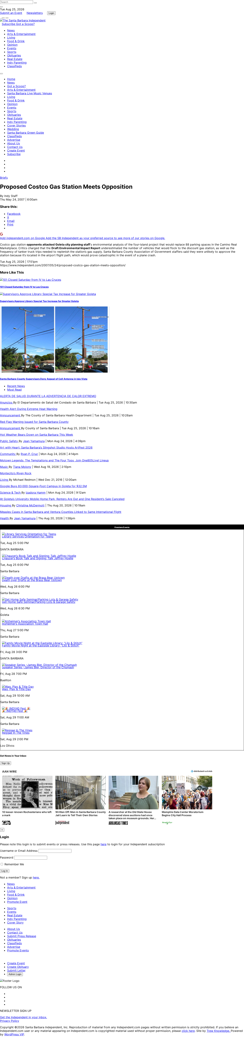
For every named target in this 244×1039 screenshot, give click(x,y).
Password (6, 857)
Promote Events (18, 950)
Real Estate (14, 59)
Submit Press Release (21, 936)
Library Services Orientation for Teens (27, 536)
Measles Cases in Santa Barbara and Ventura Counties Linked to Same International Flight (60, 512)
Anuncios (6, 402)
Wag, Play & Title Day (16, 689)
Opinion (12, 44)
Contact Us (15, 147)
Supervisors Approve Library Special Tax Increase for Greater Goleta (39, 301)
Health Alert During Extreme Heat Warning (28, 409)
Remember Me (14, 864)
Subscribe (9, 24)
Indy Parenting (17, 62)
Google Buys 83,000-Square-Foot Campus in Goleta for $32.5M (43, 486)
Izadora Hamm (36, 492)
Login (51, 13)
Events (11, 48)
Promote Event (17, 902)
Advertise (13, 140)
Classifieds (14, 66)
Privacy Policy (9, 1021)
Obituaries (14, 55)
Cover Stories (16, 125)
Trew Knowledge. (219, 1031)
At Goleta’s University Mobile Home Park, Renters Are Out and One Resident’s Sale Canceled (62, 499)
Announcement (10, 415)
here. (36, 877)
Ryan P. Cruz (29, 454)
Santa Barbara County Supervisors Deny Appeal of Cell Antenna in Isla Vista (43, 378)
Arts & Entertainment (21, 34)
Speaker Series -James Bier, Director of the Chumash (38, 667)
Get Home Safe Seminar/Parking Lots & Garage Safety (38, 602)
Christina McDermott (30, 505)
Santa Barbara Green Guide (25, 132)
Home (11, 79)
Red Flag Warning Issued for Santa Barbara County (34, 422)
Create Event (16, 150)
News (11, 30)
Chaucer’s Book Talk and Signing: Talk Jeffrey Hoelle (37, 558)
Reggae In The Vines (15, 732)
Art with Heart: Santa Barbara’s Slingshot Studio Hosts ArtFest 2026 (46, 447)
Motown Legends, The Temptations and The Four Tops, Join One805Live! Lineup (54, 460)
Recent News (16, 386)
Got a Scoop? (25, 24)
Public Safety (9, 441)
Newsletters (35, 13)
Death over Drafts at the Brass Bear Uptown (32, 580)
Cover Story (15, 922)
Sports (11, 52)
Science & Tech (10, 492)
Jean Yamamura (34, 441)
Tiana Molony (22, 467)
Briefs (4, 177)
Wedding (13, 129)
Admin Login (15, 974)
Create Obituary (18, 967)
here (103, 844)
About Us (13, 143)
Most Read (14, 389)
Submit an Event (11, 13)
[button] (27, 801)
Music (4, 467)
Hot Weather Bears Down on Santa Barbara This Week (36, 434)
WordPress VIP (14, 1034)
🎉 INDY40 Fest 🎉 (15, 711)
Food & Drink (16, 41)
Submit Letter (16, 970)
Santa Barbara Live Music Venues (29, 93)
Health (5, 518)
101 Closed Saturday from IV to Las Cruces (24, 286)
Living (11, 37)
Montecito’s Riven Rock (15, 473)
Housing (6, 505)
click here (188, 1031)
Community (8, 454)
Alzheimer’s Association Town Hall (25, 623)
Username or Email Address (19, 850)
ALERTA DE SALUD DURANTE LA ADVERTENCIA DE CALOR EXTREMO (48, 396)
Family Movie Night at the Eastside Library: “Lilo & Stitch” (40, 645)
